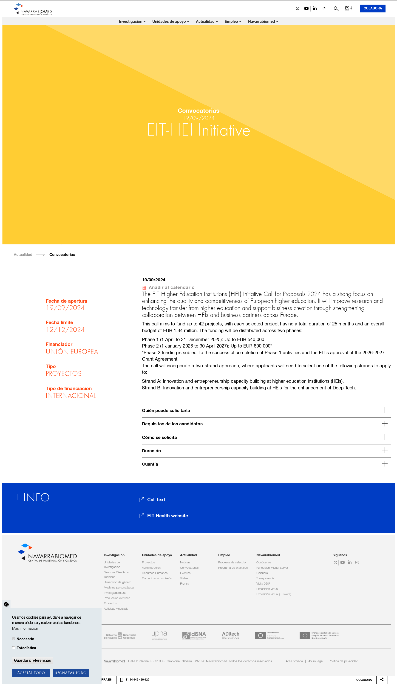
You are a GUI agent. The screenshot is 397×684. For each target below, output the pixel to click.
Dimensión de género (117, 582)
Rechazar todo (71, 673)
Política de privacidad (343, 661)
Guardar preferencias (32, 660)
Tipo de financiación (69, 388)
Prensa (184, 583)
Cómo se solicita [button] (159, 437)
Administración (151, 567)
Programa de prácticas (233, 567)
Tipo (51, 366)
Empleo (232, 21)
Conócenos (263, 562)
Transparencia (265, 578)
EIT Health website (167, 516)
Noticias (185, 562)
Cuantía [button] (150, 464)
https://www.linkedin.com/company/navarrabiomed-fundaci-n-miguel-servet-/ (315, 9)
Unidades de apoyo (169, 21)
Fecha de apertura (66, 301)
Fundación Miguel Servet (272, 567)
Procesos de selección (232, 562)
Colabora (373, 8)
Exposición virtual (267, 589)
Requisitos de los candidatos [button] (172, 424)
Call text (156, 500)
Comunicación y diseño (157, 578)
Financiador (59, 344)
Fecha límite (59, 322)
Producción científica (117, 598)
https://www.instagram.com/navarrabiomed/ (323, 9)
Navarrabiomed (262, 21)
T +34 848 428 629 (137, 679)
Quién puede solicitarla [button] (166, 411)
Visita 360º (263, 583)
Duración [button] (151, 451)
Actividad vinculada (116, 608)
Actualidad (206, 21)
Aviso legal (315, 661)
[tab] (266, 410)
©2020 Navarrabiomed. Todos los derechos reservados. (234, 661)
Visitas (184, 578)
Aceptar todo (31, 673)
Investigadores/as (115, 592)
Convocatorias (62, 255)
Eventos (185, 573)
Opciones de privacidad (6, 604)
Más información (25, 629)
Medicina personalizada (119, 587)
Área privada (294, 661)
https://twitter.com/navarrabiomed (297, 9)
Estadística (26, 648)
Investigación (131, 21)
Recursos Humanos (154, 573)
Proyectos (110, 603)
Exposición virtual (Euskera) (273, 594)
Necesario (25, 639)
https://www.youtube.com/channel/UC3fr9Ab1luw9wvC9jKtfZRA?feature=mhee (306, 9)
